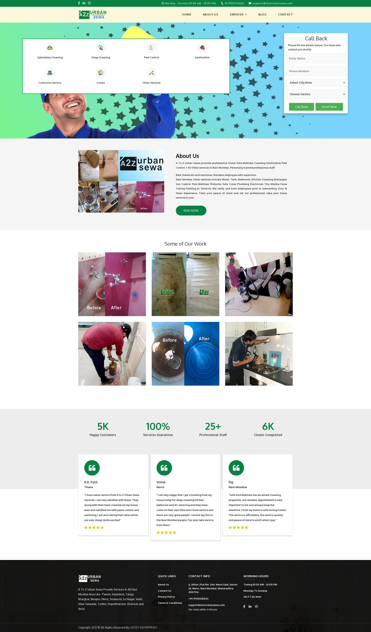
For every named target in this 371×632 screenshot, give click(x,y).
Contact (285, 14)
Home (186, 14)
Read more (191, 210)
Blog (262, 14)
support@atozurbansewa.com (273, 3)
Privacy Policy (166, 596)
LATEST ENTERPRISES (143, 627)
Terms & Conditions (170, 602)
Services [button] (237, 14)
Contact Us (164, 590)
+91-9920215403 (198, 598)
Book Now (329, 107)
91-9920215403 (234, 3)
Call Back (301, 107)
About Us (210, 14)
